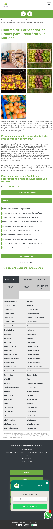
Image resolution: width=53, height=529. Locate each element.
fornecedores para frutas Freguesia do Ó (16, 209)
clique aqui (27, 187)
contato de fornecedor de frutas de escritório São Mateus (22, 230)
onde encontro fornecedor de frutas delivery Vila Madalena (22, 243)
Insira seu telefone (30, 494)
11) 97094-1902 (15, 187)
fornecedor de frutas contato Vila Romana (16, 235)
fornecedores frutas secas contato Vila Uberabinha (20, 239)
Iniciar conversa (30, 506)
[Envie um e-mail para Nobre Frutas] (29, 13)
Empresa (26, 479)
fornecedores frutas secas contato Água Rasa (18, 226)
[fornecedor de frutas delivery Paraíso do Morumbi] (13, 107)
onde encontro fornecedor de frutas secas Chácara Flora (22, 213)
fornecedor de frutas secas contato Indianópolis (18, 248)
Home (26, 472)
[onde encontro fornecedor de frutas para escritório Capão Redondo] (39, 81)
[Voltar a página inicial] (5, 5)
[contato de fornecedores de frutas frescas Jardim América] (13, 55)
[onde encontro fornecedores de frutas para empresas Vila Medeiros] (39, 55)
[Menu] (49, 5)
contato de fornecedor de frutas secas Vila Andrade (20, 217)
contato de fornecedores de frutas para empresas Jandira (22, 222)
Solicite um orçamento (26, 193)
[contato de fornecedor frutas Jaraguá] (13, 81)
